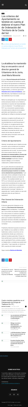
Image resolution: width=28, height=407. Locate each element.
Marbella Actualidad (6, 306)
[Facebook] (3, 39)
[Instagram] (13, 394)
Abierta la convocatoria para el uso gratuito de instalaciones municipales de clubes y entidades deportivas (20, 273)
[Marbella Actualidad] (14, 359)
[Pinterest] (10, 39)
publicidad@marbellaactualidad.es (11, 383)
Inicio (3, 11)
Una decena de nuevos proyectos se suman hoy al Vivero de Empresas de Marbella (7, 272)
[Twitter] (6, 39)
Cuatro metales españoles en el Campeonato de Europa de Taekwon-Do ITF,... (13, 302)
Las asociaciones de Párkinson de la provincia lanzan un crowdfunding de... (18, 317)
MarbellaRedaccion (7, 35)
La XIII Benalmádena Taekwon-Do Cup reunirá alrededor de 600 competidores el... (18, 334)
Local (6, 11)
